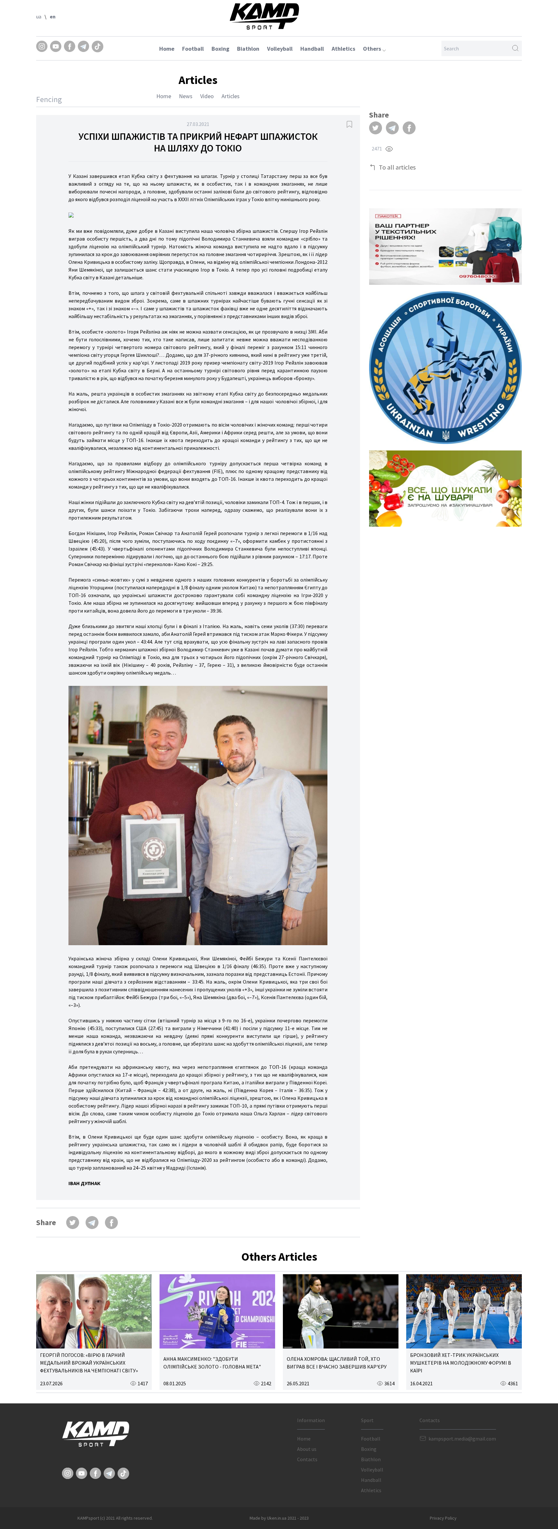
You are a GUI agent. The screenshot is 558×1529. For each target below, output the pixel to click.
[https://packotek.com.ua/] (445, 246)
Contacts (307, 1459)
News (185, 96)
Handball (312, 48)
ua (38, 16)
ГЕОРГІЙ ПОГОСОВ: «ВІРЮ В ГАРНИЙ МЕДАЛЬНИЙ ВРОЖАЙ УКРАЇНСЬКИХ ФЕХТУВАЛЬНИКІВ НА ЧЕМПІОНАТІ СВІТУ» (89, 1363)
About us (306, 1449)
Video (207, 96)
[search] (515, 48)
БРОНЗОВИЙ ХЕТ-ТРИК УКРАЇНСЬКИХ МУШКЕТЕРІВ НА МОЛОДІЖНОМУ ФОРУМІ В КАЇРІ (460, 1363)
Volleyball (280, 48)
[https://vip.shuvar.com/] (445, 488)
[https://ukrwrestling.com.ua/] (445, 367)
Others (372, 48)
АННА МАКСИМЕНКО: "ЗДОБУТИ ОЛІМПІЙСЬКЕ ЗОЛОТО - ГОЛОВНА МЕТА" (212, 1363)
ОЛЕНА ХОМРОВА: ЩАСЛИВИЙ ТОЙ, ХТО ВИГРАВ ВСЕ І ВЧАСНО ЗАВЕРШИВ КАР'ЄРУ (337, 1363)
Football (193, 48)
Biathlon (248, 48)
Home (166, 48)
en (53, 16)
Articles (231, 96)
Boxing (220, 48)
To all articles (397, 167)
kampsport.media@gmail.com (462, 1438)
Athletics (343, 48)
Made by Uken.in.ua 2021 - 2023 (279, 1518)
